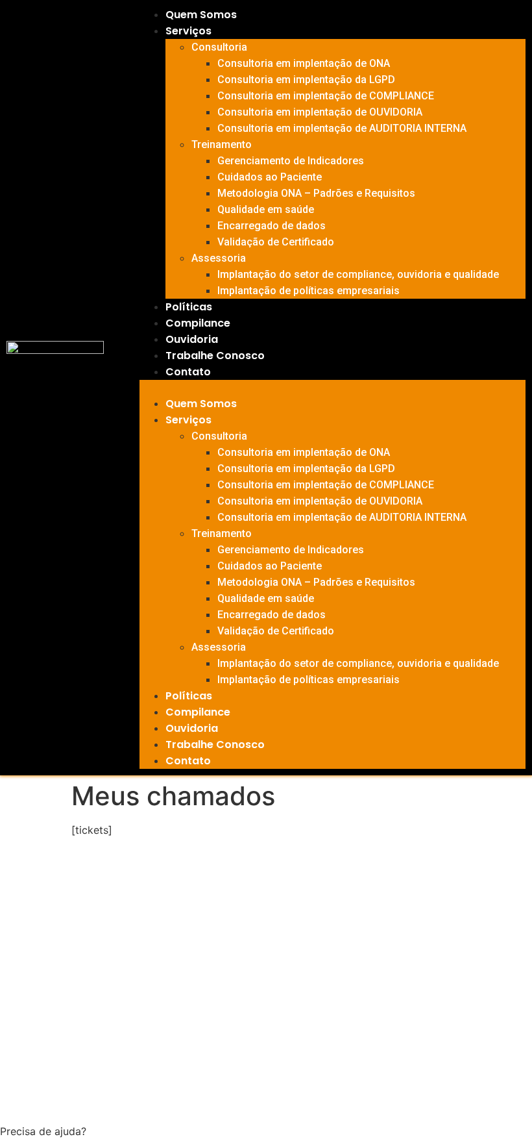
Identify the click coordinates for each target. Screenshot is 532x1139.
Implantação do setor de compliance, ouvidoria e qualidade (358, 274)
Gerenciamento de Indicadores (290, 161)
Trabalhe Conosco (215, 355)
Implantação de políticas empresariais (308, 290)
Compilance (197, 323)
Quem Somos (201, 14)
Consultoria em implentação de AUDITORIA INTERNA (341, 128)
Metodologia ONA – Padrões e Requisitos (316, 193)
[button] (332, 387)
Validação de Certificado (275, 242)
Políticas (188, 306)
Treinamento (221, 144)
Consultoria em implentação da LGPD (306, 79)
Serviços (188, 30)
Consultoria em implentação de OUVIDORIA (319, 112)
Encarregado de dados (271, 225)
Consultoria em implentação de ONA (303, 63)
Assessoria (218, 258)
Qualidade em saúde (265, 209)
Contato (188, 371)
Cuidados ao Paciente (269, 177)
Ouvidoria (191, 339)
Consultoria (219, 47)
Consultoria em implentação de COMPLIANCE (325, 96)
